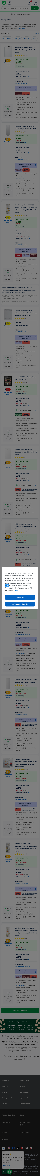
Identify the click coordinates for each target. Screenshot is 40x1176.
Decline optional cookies (20, 604)
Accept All (20, 597)
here (7, 585)
